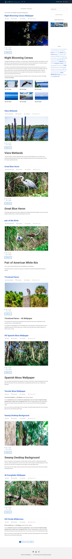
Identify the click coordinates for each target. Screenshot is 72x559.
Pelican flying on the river (59, 65)
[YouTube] (36, 552)
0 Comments (23, 18)
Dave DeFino (15, 18)
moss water (57, 61)
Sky (9, 280)
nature (61, 62)
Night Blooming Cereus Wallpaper (19, 16)
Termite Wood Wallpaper (14, 391)
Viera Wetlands (10, 111)
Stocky (38, 554)
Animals (7, 169)
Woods (7, 18)
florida (57, 56)
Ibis (60, 59)
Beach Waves (56, 52)
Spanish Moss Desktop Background (58, 69)
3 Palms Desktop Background (55, 49)
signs (62, 67)
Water (10, 169)
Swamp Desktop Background (16, 415)
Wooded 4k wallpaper (63, 74)
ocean (65, 61)
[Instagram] (39, 552)
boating (64, 52)
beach (52, 52)
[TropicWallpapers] (12, 1)
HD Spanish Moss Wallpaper (16, 335)
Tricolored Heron (11, 277)
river (65, 65)
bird (59, 52)
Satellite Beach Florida (58, 67)
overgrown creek (58, 63)
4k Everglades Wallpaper (15, 475)
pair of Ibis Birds (11, 220)
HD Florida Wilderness (13, 519)
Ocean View (52, 63)
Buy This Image (8, 89)
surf (64, 69)
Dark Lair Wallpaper (60, 54)
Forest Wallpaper (59, 58)
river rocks (53, 67)
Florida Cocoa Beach (61, 56)
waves (58, 74)
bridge (52, 54)
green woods (64, 58)
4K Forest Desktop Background (63, 49)
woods (52, 76)
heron (58, 59)
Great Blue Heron (11, 166)
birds (61, 52)
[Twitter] (33, 552)
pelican (55, 65)
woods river (56, 76)
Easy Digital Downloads (46, 554)
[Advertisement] (56, 89)
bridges (55, 54)
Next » (31, 541)
